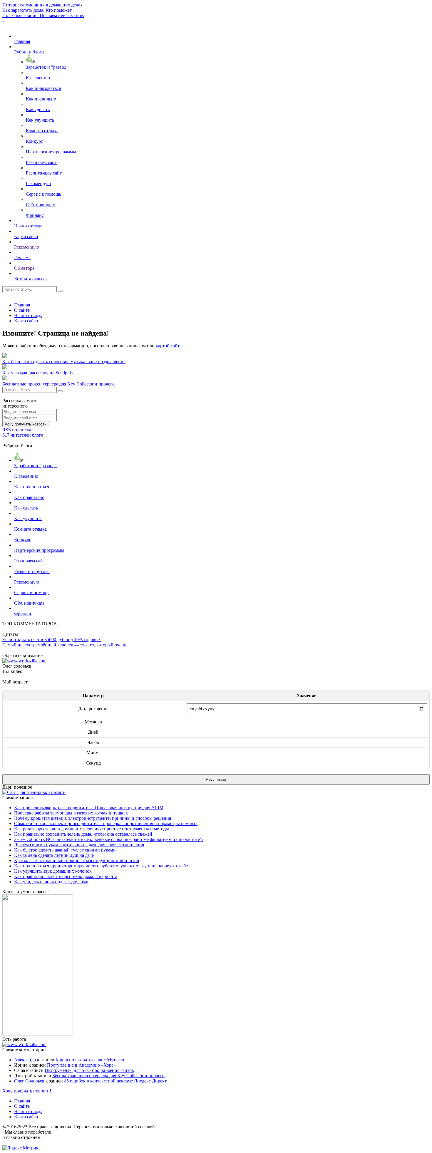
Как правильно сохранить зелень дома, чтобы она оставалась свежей (83, 834)
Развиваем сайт (41, 162)
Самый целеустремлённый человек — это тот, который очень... (66, 644)
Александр (25, 1059)
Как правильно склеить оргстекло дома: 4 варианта (65, 876)
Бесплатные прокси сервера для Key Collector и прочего (58, 383)
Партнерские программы (51, 151)
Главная (22, 41)
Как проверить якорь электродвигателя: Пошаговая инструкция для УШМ (88, 807)
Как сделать (38, 109)
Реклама (22, 257)
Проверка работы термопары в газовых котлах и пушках (71, 812)
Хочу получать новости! (26, 424)
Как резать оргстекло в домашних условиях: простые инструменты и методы (91, 828)
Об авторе (24, 268)
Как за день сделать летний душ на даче (54, 855)
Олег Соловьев (29, 1080)
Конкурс (34, 141)
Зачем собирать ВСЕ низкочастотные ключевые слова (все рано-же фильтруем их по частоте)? (108, 839)
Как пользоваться (43, 88)
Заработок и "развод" (47, 67)
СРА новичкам (41, 204)
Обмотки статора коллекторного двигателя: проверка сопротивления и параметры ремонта (105, 823)
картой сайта (169, 345)
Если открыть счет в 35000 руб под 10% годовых (51, 639)
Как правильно (41, 98)
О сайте (22, 310)
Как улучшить (40, 120)
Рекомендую (38, 183)
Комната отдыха (42, 130)
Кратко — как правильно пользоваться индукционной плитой (76, 860)
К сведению (38, 77)
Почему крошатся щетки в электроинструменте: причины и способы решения (92, 818)
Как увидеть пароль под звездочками (51, 881)
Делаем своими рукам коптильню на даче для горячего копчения (79, 844)
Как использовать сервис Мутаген (90, 1059)
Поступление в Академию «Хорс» (81, 1064)
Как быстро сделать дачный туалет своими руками (65, 849)
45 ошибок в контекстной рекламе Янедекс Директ (115, 1080)
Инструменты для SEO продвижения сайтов (89, 1070)
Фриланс (35, 215)
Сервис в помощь (43, 194)
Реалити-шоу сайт (44, 172)
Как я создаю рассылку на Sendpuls (37, 372)
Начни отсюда (28, 225)
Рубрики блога (29, 51)
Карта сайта (26, 236)
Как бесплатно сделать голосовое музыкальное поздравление (63, 361)
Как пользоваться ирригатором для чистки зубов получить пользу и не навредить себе (101, 865)
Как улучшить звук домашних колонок (53, 871)
